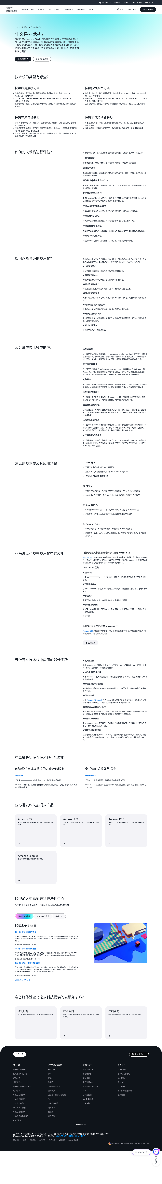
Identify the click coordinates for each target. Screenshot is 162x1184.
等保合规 (86, 1103)
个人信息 (121, 1078)
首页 (16, 27)
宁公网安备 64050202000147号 (122, 1143)
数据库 (50, 1082)
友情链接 (62, 1140)
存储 (50, 1078)
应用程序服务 (53, 1103)
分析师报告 (17, 1082)
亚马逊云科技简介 (20, 1069)
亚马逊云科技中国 (20, 1074)
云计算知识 (24, 27)
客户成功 (16, 1091)
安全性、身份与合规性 (57, 1095)
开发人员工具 (88, 1069)
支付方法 (121, 1082)
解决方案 (51, 1116)
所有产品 (51, 1069)
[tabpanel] (81, 952)
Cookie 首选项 (73, 1140)
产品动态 (16, 1078)
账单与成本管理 (124, 1074)
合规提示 (42, 1140)
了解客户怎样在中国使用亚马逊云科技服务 (70, 1136)
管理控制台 (122, 1069)
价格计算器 (87, 1074)
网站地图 (52, 1140)
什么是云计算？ (19, 1095)
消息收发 (51, 1108)
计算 (50, 1074)
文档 (84, 1091)
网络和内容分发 (54, 1086)
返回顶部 (79, 1124)
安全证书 (121, 1086)
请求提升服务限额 (125, 1091)
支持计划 (86, 1078)
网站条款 (16, 1140)
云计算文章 (87, 1095)
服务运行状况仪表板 (91, 1086)
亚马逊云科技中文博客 (22, 1086)
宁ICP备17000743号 (142, 1143)
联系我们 (121, 1095)
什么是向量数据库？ (21, 1116)
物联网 (50, 1112)
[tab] (24, 916)
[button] (24, 9)
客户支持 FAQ (88, 1082)
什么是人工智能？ (20, 1108)
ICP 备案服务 (88, 1099)
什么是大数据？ (19, 1099)
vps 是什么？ (18, 1120)
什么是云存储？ (19, 1103)
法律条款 (33, 1140)
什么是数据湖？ (19, 1112)
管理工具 (51, 1091)
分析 (50, 1099)
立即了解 (86, 616)
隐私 (24, 1140)
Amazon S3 (87, 557)
